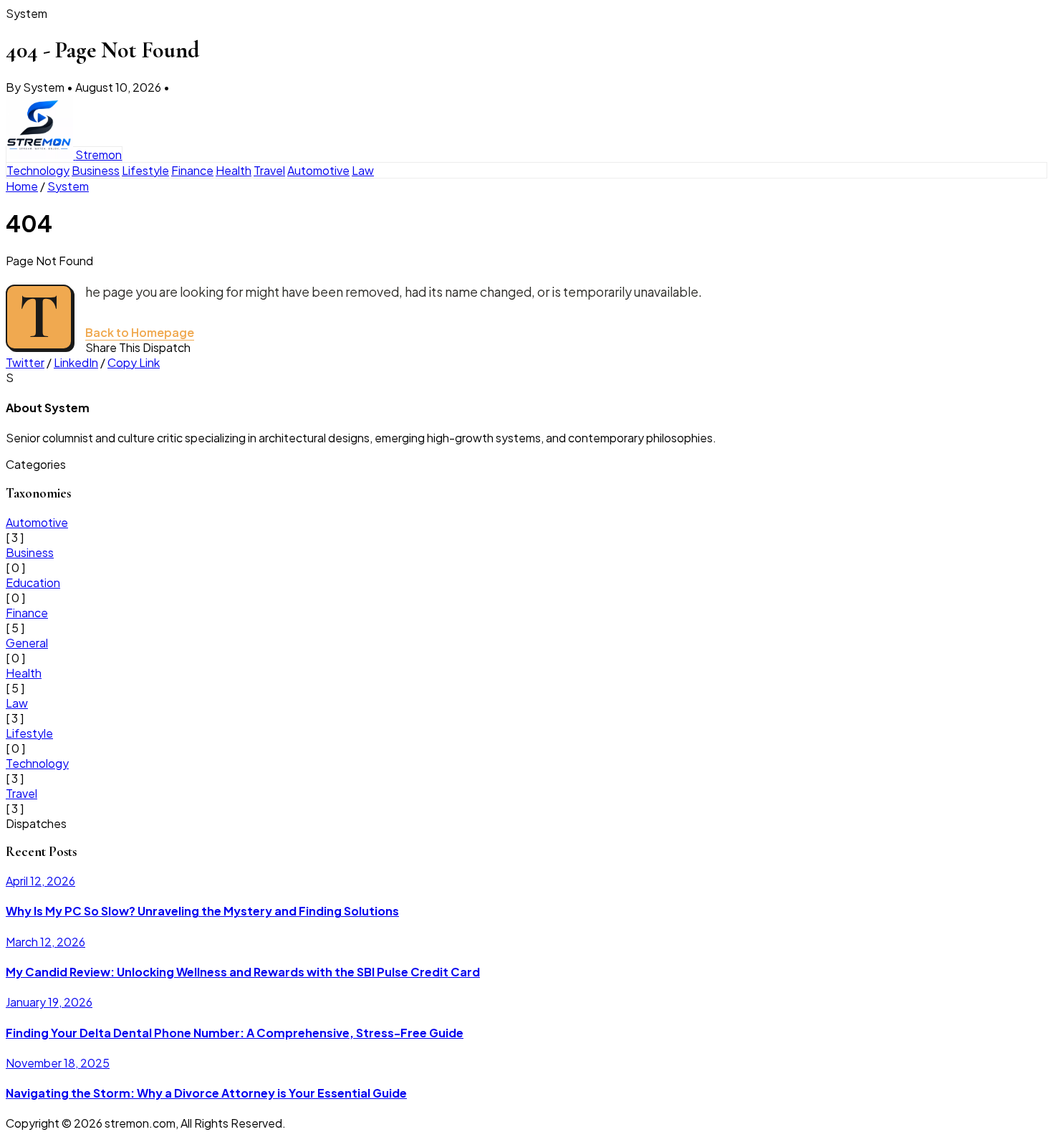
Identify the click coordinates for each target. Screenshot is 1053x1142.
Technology (37, 170)
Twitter (25, 362)
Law (363, 170)
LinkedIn (76, 362)
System (68, 186)
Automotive (318, 170)
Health (233, 170)
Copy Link (133, 362)
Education (33, 582)
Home (22, 186)
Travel (269, 170)
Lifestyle (145, 170)
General (27, 642)
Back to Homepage (139, 332)
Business (96, 170)
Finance (192, 170)
